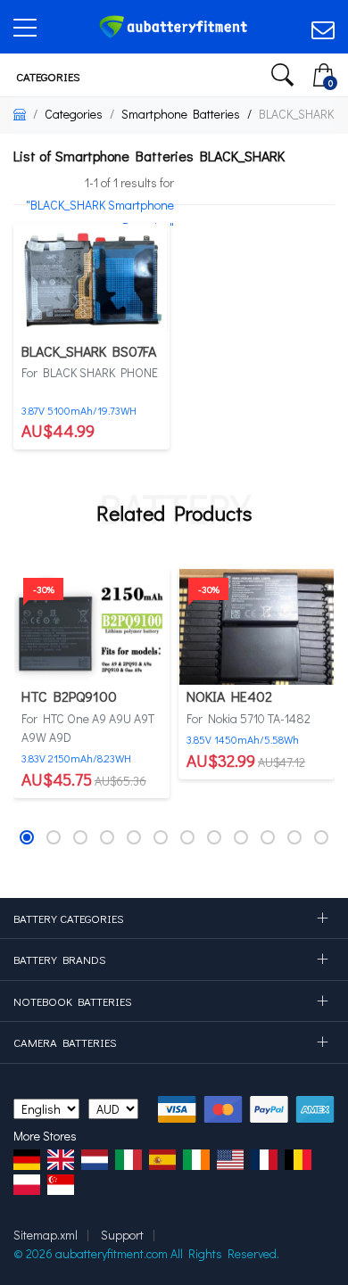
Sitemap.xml (45, 1234)
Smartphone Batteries (180, 113)
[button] (26, 837)
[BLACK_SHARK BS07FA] (91, 279)
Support (122, 1234)
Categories (46, 76)
